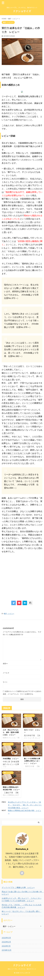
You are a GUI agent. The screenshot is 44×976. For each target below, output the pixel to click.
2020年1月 (6, 946)
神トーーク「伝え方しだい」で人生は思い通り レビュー (21, 912)
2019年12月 (6, 950)
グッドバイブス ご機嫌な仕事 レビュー (18, 887)
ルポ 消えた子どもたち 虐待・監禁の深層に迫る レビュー (11, 732)
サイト (5, 682)
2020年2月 (6, 942)
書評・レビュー (9, 613)
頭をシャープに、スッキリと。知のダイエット (22, 969)
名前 (5, 663)
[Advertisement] (22, 577)
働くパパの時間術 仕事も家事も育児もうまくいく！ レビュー (32, 761)
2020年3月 (6, 938)
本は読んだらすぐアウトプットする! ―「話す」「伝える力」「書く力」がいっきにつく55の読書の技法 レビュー (25, 805)
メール (6, 673)
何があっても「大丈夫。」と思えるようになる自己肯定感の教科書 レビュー (21, 906)
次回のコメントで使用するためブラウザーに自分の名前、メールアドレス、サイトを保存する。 (22, 692)
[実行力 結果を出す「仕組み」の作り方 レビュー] (25, 603)
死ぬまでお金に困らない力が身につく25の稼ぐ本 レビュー (22, 892)
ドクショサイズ (22, 11)
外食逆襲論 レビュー (11, 758)
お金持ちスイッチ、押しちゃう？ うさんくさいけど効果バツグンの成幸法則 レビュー (21, 899)
